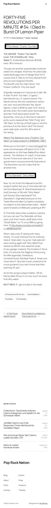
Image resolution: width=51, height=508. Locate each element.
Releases (34, 38)
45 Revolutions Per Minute (14, 294)
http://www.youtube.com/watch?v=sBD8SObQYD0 (23, 227)
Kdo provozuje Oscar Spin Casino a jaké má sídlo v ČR (20, 436)
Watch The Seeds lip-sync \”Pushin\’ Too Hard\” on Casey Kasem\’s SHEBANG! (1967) (25, 139)
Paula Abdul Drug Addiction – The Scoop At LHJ (34, 314)
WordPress (43, 503)
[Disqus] (25, 357)
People (27, 38)
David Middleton (17, 38)
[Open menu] (46, 4)
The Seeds (9, 299)
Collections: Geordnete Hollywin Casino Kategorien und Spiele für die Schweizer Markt (22, 413)
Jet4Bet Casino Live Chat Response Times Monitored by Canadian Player (19, 425)
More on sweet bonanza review (11, 446)
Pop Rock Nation (12, 3)
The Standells (21, 299)
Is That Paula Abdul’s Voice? (11, 314)
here (40, 146)
